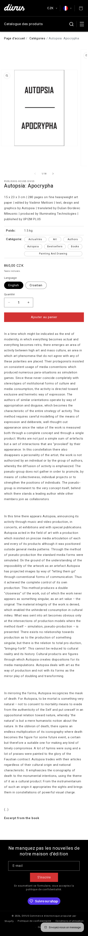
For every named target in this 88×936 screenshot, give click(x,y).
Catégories (37, 38)
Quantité (9, 294)
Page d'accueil (14, 38)
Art (55, 239)
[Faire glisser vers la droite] (53, 173)
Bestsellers (55, 246)
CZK (52, 8)
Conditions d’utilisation (69, 921)
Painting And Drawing (53, 253)
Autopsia (33, 246)
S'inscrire (44, 877)
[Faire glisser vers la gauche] (34, 173)
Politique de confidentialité (34, 921)
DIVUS (25, 916)
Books (75, 246)
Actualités (35, 239)
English (13, 285)
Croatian (36, 285)
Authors (73, 239)
